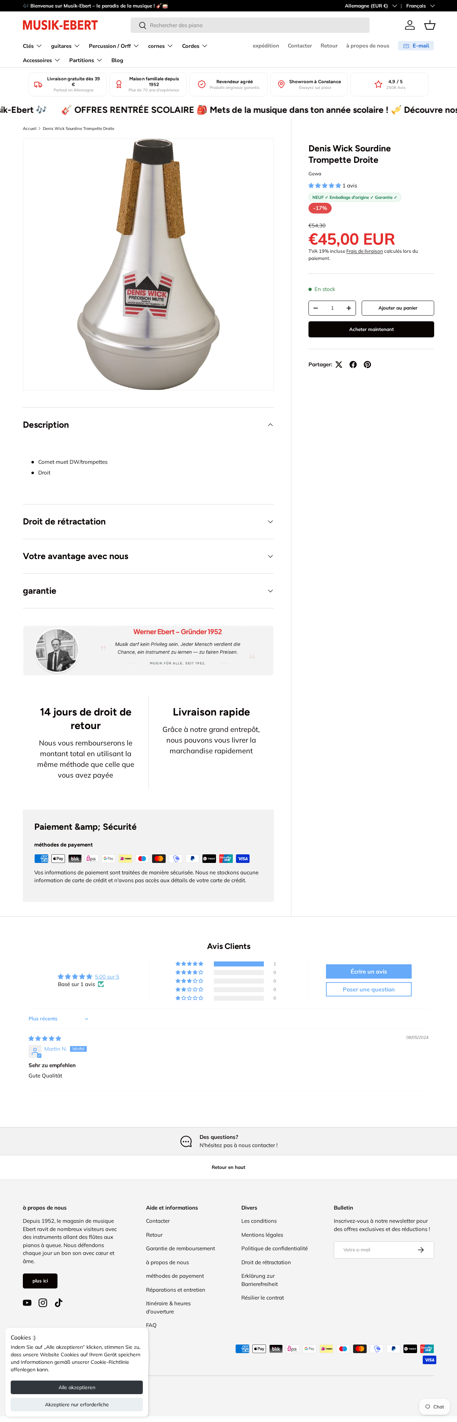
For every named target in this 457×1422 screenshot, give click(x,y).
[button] (430, 25)
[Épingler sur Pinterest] (367, 364)
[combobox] (250, 25)
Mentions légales (262, 1234)
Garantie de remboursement (180, 1248)
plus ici (40, 1280)
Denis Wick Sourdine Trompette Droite (78, 128)
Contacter (300, 45)
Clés (28, 46)
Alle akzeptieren (77, 1387)
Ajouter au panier (397, 308)
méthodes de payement (175, 1275)
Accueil (29, 128)
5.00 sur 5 (107, 976)
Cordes (190, 46)
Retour (329, 45)
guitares (61, 46)
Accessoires (37, 60)
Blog (117, 60)
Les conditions (259, 1220)
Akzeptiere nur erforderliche (77, 1404)
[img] (45, 1038)
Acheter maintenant (371, 329)
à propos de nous (367, 45)
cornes (156, 46)
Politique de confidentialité (274, 1248)
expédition (266, 45)
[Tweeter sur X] (339, 364)
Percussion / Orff (110, 46)
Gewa (314, 173)
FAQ (151, 1325)
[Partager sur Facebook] (353, 364)
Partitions (81, 60)
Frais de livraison (364, 251)
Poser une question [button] (369, 989)
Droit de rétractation (266, 1262)
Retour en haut (228, 1167)
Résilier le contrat (262, 1297)
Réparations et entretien (175, 1289)
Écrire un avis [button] (369, 971)
